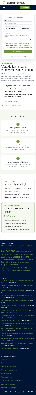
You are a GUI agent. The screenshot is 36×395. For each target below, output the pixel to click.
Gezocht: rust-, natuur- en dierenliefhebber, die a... (16, 296)
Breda (28, 270)
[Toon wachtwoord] (31, 39)
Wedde (15, 259)
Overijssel (14, 270)
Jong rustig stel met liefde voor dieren (17, 301)
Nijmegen (12, 245)
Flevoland (7, 245)
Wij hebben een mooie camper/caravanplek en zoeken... (17, 339)
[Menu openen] (4, 7)
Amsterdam (23, 245)
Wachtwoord (12, 28)
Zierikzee (26, 259)
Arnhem (31, 259)
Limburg (4, 259)
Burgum (31, 254)
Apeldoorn (10, 259)
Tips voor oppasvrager (8, 388)
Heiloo (2, 248)
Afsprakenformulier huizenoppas (12, 380)
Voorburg (16, 248)
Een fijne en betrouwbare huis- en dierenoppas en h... (17, 329)
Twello (20, 248)
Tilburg (25, 270)
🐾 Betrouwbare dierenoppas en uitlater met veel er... (17, 324)
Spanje (3, 265)
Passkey (26, 28)
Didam (2, 245)
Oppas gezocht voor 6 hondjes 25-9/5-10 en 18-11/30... (17, 281)
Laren (9, 270)
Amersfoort (4, 270)
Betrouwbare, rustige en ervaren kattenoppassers (17, 286)
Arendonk (10, 248)
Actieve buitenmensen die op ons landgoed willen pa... (17, 334)
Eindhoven (29, 245)
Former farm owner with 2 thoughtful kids (17, 306)
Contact (3, 363)
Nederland (4, 268)
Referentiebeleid (6, 377)
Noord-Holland (20, 267)
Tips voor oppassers (8, 384)
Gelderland (8, 251)
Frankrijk (11, 257)
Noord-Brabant (21, 257)
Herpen (17, 245)
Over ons (4, 359)
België (3, 257)
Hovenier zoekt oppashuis (15, 348)
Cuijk (11, 254)
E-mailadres (7, 20)
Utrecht (14, 265)
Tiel (6, 257)
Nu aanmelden (25, 7)
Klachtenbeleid (6, 373)
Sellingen (30, 268)
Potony (6, 248)
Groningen (15, 262)
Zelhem (26, 254)
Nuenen (7, 254)
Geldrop (3, 254)
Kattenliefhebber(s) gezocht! (16, 320)
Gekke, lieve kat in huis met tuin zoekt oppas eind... (17, 344)
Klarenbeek (24, 251)
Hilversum (15, 254)
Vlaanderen (20, 259)
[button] (32, 7)
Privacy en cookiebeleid (9, 370)
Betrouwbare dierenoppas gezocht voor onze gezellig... (17, 311)
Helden (29, 251)
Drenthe (21, 254)
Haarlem (20, 270)
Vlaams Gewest (22, 265)
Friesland (19, 251)
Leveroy (10, 268)
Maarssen (27, 262)
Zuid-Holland (5, 262)
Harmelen (22, 262)
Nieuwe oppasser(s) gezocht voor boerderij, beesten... (17, 316)
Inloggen (25, 56)
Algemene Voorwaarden (9, 366)
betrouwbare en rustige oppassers (17, 291)
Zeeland (8, 265)
